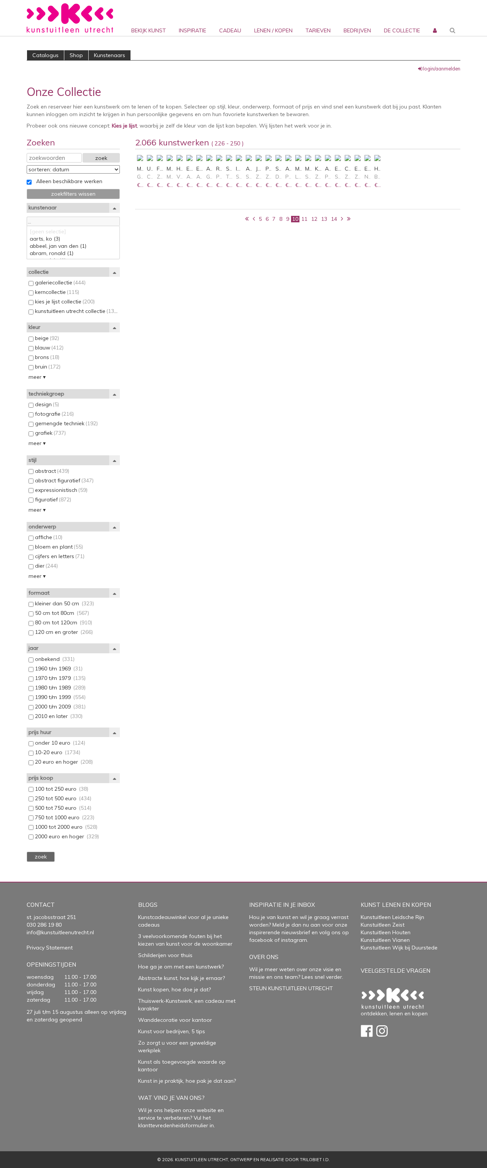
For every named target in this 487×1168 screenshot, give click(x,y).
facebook (261, 940)
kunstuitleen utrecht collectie (75, 311)
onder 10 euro (59, 742)
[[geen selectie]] (73, 231)
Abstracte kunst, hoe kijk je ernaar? (181, 978)
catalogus (45, 55)
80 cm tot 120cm (62, 622)
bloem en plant (58, 546)
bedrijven (357, 30)
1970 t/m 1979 (59, 678)
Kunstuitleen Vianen (385, 940)
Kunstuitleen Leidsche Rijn (392, 917)
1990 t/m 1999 (59, 697)
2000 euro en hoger (66, 836)
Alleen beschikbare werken (67, 181)
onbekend (54, 659)
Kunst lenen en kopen (396, 904)
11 (304, 219)
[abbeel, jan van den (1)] (73, 246)
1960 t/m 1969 (58, 668)
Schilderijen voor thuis (165, 955)
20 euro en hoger (63, 761)
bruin (46, 366)
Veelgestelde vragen (395, 970)
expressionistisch (60, 490)
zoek (101, 158)
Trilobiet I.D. (315, 1159)
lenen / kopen (273, 30)
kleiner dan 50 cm (63, 603)
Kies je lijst (124, 125)
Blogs (148, 904)
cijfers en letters (58, 556)
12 (314, 219)
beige (46, 338)
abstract (51, 471)
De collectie (402, 30)
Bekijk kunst (148, 30)
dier (45, 565)
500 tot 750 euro (62, 807)
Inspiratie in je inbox (282, 904)
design (46, 404)
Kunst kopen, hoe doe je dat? (174, 989)
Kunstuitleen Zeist (382, 924)
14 (334, 219)
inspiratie (192, 30)
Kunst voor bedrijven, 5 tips (171, 1031)
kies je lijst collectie (64, 301)
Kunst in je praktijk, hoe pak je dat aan (186, 1080)
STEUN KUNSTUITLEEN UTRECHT (291, 988)
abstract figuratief (63, 480)
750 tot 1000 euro (63, 817)
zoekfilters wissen (73, 193)
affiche (47, 537)
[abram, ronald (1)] (73, 253)
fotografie (53, 413)
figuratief (52, 499)
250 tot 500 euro (62, 798)
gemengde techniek (65, 423)
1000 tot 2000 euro (65, 826)
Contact (41, 904)
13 (324, 219)
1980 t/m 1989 (59, 687)
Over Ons (264, 957)
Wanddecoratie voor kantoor (175, 1019)
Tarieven (318, 30)
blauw (48, 347)
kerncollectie (56, 292)
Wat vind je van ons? (171, 1097)
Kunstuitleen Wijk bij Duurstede (399, 947)
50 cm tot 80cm (61, 613)
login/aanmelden (441, 68)
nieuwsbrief (295, 932)
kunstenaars (109, 55)
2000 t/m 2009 (59, 706)
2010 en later (58, 716)
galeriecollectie (59, 282)
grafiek (49, 432)
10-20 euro (56, 752)
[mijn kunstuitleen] (434, 18)
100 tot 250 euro (60, 788)
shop (76, 55)
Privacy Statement (50, 947)
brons (46, 357)
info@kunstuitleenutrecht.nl (60, 932)
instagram (294, 940)
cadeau (230, 30)
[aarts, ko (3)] (73, 239)
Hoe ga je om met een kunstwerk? (181, 966)
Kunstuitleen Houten (386, 932)
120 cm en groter (63, 632)
